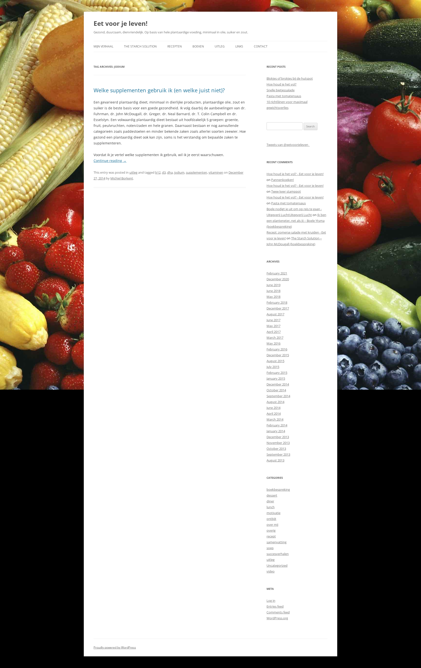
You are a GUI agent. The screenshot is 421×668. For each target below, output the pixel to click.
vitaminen (216, 172)
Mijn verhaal (103, 46)
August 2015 (275, 361)
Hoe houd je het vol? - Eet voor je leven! (295, 174)
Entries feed (275, 606)
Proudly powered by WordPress (115, 647)
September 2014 (278, 396)
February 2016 (277, 349)
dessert (272, 495)
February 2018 (277, 302)
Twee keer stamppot (286, 191)
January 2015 (276, 378)
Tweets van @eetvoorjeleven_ (288, 144)
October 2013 (276, 448)
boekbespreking (278, 489)
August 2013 (275, 460)
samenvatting (277, 542)
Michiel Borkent (121, 178)
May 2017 (273, 326)
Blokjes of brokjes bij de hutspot (290, 78)
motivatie (273, 513)
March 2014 (275, 419)
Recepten (174, 46)
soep (270, 548)
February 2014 (277, 425)
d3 (164, 172)
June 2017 (273, 320)
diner (270, 501)
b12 (158, 172)
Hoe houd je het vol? (282, 84)
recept (271, 536)
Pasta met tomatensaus (284, 96)
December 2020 (278, 279)
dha (170, 172)
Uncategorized (277, 565)
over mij (272, 524)
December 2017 (278, 308)
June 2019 (273, 285)
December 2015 (278, 355)
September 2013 (278, 454)
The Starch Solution (140, 46)
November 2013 (278, 443)
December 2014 (278, 384)
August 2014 (275, 402)
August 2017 (275, 314)
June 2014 (273, 407)
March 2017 (275, 337)
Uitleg (220, 46)
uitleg (133, 172)
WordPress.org (277, 618)
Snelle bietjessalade (281, 90)
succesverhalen (278, 554)
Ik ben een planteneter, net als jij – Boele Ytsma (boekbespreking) (296, 221)
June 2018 (273, 291)
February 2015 (277, 372)
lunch (271, 507)
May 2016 (273, 343)
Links (239, 46)
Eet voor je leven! (120, 23)
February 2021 (277, 273)
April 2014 (274, 413)
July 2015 (273, 367)
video (271, 571)
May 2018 (273, 296)
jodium (179, 172)
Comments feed (278, 612)
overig (271, 530)
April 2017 (274, 331)
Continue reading (110, 160)
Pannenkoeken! (282, 180)
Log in (271, 600)
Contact (261, 46)
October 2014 (276, 390)
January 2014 (276, 431)
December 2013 (278, 437)
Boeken (198, 46)
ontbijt (271, 519)
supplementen (196, 172)
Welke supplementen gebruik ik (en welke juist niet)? (159, 90)
